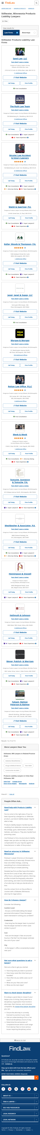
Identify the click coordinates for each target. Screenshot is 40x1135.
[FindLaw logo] (10, 3)
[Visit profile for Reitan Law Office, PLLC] (20, 379)
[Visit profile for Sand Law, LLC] (20, 51)
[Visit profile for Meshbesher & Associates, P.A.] (20, 518)
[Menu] (2, 3)
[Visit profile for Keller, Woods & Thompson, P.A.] (20, 237)
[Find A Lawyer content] (36, 1102)
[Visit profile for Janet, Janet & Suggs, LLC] (20, 288)
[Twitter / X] (16, 1089)
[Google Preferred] (35, 1089)
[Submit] (36, 1078)
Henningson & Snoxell (20, 573)
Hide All (11, 794)
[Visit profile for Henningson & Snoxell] (20, 566)
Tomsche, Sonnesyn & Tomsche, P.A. (20, 481)
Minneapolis (23, 783)
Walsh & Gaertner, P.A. (20, 206)
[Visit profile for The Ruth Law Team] (20, 99)
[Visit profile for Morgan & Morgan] (20, 333)
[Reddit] (29, 1089)
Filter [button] (6, 21)
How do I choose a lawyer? (15, 900)
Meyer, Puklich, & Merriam (20, 661)
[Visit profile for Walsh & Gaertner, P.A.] (20, 200)
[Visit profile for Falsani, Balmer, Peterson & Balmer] (20, 695)
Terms (3, 1130)
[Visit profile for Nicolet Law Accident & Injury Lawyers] (20, 148)
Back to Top (21, 1040)
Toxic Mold (28, 765)
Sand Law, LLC (20, 58)
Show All (4, 794)
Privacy (10, 1130)
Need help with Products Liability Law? (18, 808)
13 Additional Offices (20, 119)
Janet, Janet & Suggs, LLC (20, 295)
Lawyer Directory (6, 8)
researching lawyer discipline (25, 1007)
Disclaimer (19, 1130)
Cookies (28, 1130)
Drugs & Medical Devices (13, 765)
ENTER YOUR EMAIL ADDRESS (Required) (14, 1074)
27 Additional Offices (20, 171)
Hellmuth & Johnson (20, 615)
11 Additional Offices (20, 73)
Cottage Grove (17, 781)
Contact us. (8, 1064)
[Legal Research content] (36, 1114)
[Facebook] (3, 1089)
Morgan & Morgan (20, 340)
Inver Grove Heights (10, 783)
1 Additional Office (20, 259)
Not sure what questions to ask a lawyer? (18, 961)
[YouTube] (10, 1089)
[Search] (36, 3)
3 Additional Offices (20, 401)
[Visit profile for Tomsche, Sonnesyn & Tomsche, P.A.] (20, 472)
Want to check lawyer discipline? (17, 993)
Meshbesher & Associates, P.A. (20, 525)
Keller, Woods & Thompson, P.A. (20, 244)
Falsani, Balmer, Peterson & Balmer (20, 703)
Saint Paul (7, 781)
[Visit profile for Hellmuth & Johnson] (20, 608)
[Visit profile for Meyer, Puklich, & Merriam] (20, 654)
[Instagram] (22, 1089)
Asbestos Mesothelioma (12, 761)
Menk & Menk (20, 434)
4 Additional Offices (20, 628)
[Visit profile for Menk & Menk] (20, 427)
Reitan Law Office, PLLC (20, 386)
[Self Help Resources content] (36, 1108)
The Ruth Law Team (20, 106)
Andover (31, 783)
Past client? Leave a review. (20, 62)
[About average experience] (27, 138)
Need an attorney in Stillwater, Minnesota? (17, 852)
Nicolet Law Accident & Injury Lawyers (20, 156)
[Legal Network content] (36, 1120)
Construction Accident (12, 770)
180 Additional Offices (20, 355)
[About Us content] (36, 1096)
